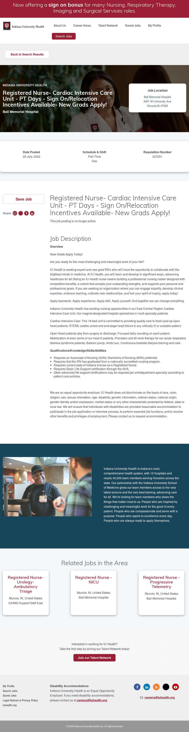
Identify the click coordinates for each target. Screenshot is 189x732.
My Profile (154, 25)
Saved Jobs (133, 25)
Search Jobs (64, 36)
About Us (60, 25)
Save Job (24, 199)
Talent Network (108, 25)
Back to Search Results (27, 54)
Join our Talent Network (94, 657)
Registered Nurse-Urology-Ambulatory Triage (26, 584)
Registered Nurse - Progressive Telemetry (161, 582)
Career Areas (82, 25)
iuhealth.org (10, 705)
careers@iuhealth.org (92, 700)
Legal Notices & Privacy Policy (20, 700)
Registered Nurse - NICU (93, 580)
